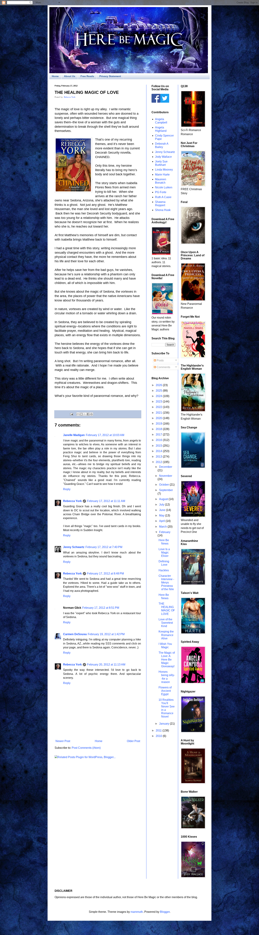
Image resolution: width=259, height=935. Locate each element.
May (162, 515)
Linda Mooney (164, 169)
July (162, 504)
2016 (159, 439)
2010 (159, 735)
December (165, 466)
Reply (66, 489)
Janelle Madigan (74, 435)
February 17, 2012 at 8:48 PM (105, 573)
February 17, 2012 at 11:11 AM (106, 501)
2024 (159, 396)
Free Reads (87, 76)
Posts (160, 360)
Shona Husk (163, 209)
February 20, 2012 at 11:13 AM (106, 664)
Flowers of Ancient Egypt (165, 691)
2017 (159, 434)
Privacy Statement (110, 76)
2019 (159, 423)
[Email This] (78, 414)
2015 (159, 445)
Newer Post (63, 741)
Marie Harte (162, 174)
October (164, 484)
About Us (69, 76)
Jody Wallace (163, 156)
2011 (159, 730)
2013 (159, 456)
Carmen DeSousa (75, 634)
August (164, 499)
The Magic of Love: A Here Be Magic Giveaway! (167, 659)
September (166, 490)
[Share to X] (85, 414)
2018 (159, 429)
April (162, 520)
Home (55, 76)
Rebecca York (69, 97)
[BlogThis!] (81, 414)
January (164, 723)
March (163, 526)
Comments (163, 367)
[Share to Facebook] (88, 414)
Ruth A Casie (163, 197)
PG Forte (160, 192)
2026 (159, 385)
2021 (159, 412)
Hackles (164, 570)
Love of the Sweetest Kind (166, 623)
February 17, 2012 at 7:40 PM (103, 547)
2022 (159, 407)
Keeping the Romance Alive (166, 635)
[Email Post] (71, 414)
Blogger (165, 911)
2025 (159, 390)
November (165, 475)
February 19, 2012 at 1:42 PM (106, 634)
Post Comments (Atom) (86, 747)
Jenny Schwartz (73, 547)
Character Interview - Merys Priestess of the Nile (166, 582)
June (162, 510)
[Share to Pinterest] (91, 414)
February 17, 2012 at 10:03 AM (105, 435)
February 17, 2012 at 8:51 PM (100, 607)
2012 (159, 462)
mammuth (137, 911)
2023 (159, 401)
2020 (159, 418)
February (164, 532)
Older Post (133, 741)
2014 (159, 451)
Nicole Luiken (163, 187)
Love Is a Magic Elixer (164, 552)
